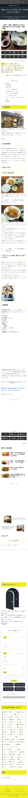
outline (12, 80)
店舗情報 (7, 101)
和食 (4, 63)
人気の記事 (7, 791)
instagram (7, 789)
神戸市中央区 (19, 70)
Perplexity (8, 684)
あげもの (18, 63)
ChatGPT (19, 684)
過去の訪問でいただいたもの (12, 91)
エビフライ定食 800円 (11, 93)
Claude (8, 689)
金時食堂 (3, 388)
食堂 (4, 72)
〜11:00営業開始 (10, 63)
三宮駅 (4, 656)
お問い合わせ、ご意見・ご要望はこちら (11, 621)
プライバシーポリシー (20, 791)
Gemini (20, 689)
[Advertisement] (14, 414)
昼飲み (12, 70)
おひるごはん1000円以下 (8, 65)
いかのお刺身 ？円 (11, 95)
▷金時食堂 (6, 83)
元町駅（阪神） (14, 390)
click (17, 382)
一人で (4, 641)
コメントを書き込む (14, 540)
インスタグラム (15, 310)
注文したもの (8, 87)
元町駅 (17, 68)
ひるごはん (5, 644)
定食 (8, 70)
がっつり (4, 68)
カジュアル (22, 65)
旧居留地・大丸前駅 (17, 388)
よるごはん (11, 68)
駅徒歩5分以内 (10, 72)
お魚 (16, 65)
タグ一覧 (21, 789)
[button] (22, 56)
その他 (4, 649)
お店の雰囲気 (8, 85)
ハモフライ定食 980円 (11, 89)
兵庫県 (22, 68)
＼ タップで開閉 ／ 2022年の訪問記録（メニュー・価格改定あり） (13, 250)
